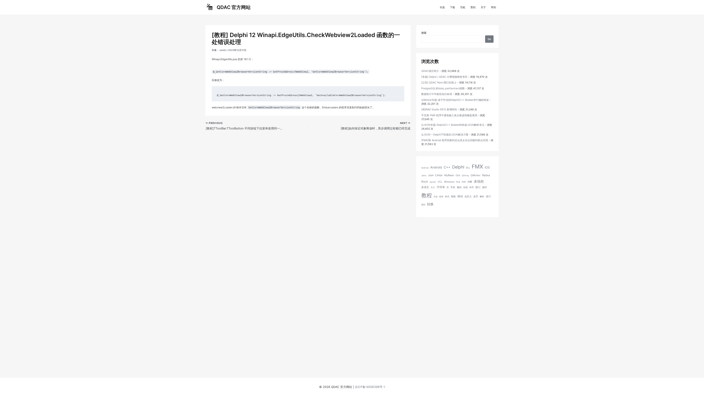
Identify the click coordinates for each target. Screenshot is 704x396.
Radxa (486, 175)
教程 (426, 195)
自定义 (468, 196)
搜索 (423, 32)
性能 (465, 187)
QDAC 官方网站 (234, 7)
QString (465, 175)
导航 (462, 7)
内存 (464, 182)
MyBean (449, 175)
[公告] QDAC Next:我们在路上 (438, 82)
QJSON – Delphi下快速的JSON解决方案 (444, 134)
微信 (459, 187)
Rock (424, 181)
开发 (452, 187)
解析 (482, 196)
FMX (477, 166)
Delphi (458, 166)
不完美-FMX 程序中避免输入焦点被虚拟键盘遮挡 (449, 115)
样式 (447, 196)
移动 (460, 196)
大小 (433, 187)
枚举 (441, 196)
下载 (452, 7)
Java (423, 175)
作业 (458, 182)
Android (436, 167)
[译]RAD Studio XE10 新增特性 (439, 109)
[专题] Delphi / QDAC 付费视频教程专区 (444, 76)
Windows (449, 181)
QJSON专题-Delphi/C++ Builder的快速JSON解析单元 (452, 124)
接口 (478, 187)
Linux (439, 175)
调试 (423, 204)
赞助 (473, 7)
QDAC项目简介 (430, 70)
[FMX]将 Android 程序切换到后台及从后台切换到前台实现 (454, 140)
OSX (458, 175)
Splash (433, 182)
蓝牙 (475, 196)
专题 (442, 7)
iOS (487, 167)
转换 (430, 204)
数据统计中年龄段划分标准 (436, 94)
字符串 (441, 187)
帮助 (493, 7)
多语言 (425, 187)
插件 (484, 187)
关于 (483, 7)
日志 (436, 196)
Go (489, 39)
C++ (447, 167)
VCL (440, 181)
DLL (468, 167)
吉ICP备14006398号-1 (370, 387)
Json (431, 175)
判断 (469, 181)
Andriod (425, 168)
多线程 (479, 181)
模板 (453, 196)
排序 (471, 187)
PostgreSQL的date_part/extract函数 (443, 88)
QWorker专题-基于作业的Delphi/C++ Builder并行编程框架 (455, 99)
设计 (488, 196)
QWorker (476, 175)
